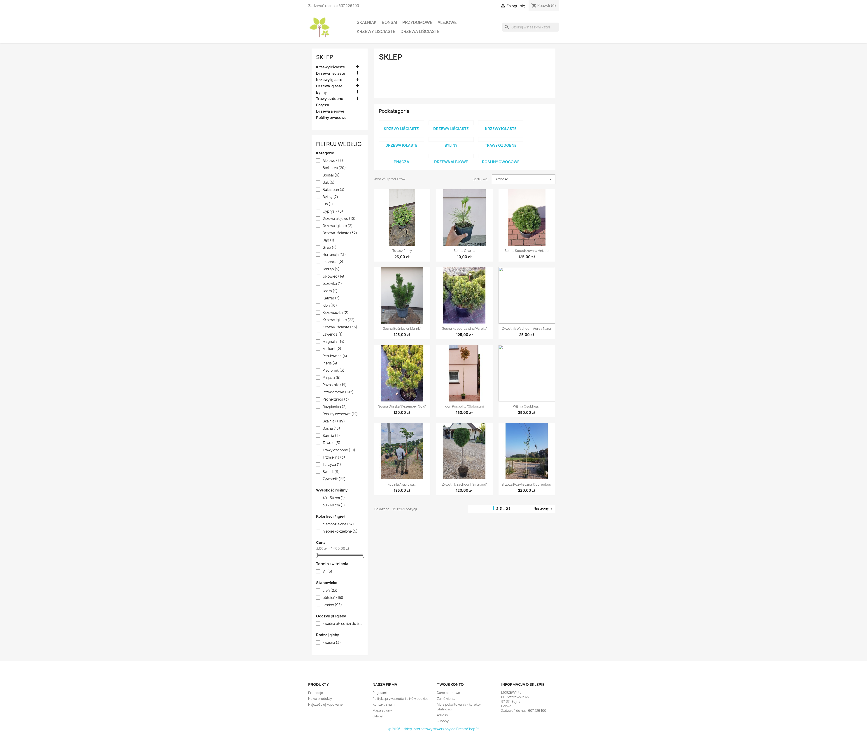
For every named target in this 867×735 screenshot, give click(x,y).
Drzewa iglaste (329, 86)
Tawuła (331, 443)
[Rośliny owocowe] (500, 156)
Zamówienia (446, 698)
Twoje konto (450, 684)
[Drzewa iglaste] (401, 139)
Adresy (442, 715)
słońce (332, 605)
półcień (334, 598)
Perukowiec (335, 356)
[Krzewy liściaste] (401, 123)
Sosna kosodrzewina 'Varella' (464, 328)
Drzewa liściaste (420, 31)
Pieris (330, 363)
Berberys (334, 168)
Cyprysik (333, 211)
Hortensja (334, 255)
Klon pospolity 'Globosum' (464, 406)
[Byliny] (451, 139)
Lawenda (333, 334)
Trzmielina (334, 457)
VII (327, 571)
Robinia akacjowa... (402, 484)
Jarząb (331, 269)
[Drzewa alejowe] (451, 156)
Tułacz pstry (402, 250)
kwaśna (332, 642)
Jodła (330, 291)
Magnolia (334, 341)
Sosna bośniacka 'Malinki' (402, 328)
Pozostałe (335, 385)
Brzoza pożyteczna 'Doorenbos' (527, 484)
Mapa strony (382, 710)
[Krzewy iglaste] (500, 123)
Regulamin (381, 693)
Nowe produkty (320, 698)
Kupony (443, 721)
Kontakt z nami (384, 704)
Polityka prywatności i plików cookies (401, 698)
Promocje (315, 693)
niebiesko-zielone (340, 531)
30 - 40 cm (334, 505)
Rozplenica (335, 407)
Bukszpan (334, 190)
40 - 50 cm (334, 498)
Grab (330, 247)
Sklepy (378, 716)
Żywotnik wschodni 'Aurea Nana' (527, 328)
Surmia (331, 436)
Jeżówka (332, 283)
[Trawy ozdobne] (500, 139)
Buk (329, 182)
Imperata (333, 262)
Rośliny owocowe (331, 117)
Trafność (523, 179)
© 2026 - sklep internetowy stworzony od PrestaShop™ (433, 729)
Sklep (324, 57)
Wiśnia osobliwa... (527, 406)
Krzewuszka (336, 313)
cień (330, 590)
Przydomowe (417, 22)
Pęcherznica (336, 399)
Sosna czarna (464, 250)
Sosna (331, 428)
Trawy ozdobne (329, 98)
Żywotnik (334, 479)
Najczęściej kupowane (325, 704)
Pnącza (322, 105)
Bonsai (389, 22)
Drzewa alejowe (330, 111)
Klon (330, 305)
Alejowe (447, 22)
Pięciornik (334, 370)
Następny (544, 508)
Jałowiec (333, 276)
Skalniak (367, 22)
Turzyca (332, 464)
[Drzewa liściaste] (451, 123)
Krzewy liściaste (376, 31)
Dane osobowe (448, 693)
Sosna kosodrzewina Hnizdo (527, 250)
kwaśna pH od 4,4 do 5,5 (343, 623)
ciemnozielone (338, 524)
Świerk (331, 472)
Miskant (332, 349)
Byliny (321, 92)
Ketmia (331, 298)
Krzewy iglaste (329, 79)
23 (508, 508)
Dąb (328, 240)
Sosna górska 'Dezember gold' (402, 406)
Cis (328, 204)
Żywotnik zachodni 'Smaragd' (464, 484)
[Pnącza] (401, 156)
